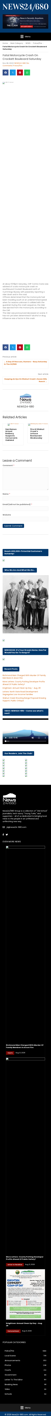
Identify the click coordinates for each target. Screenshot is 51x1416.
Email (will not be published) (17, 502)
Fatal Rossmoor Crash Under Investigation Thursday (37, 433)
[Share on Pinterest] (20, 72)
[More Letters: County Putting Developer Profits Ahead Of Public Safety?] (25, 1153)
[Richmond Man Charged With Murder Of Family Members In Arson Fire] (25, 941)
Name (6, 492)
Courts (10, 1051)
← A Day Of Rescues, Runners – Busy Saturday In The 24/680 (25, 363)
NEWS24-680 (20, 63)
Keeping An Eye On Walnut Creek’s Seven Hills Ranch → (25, 380)
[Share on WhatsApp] (27, 72)
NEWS (28, 43)
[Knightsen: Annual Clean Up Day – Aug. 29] (25, 1292)
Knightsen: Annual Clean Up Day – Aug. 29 (22, 685)
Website (7, 512)
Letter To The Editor (15, 1262)
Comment (8, 463)
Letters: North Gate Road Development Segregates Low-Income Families (20, 690)
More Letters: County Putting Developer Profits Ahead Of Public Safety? (24, 680)
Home (5, 43)
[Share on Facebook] (5, 72)
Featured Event (13, 1329)
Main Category (16, 43)
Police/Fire (37, 43)
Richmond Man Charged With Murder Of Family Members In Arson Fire (24, 1044)
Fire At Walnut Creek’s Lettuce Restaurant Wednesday (12, 433)
